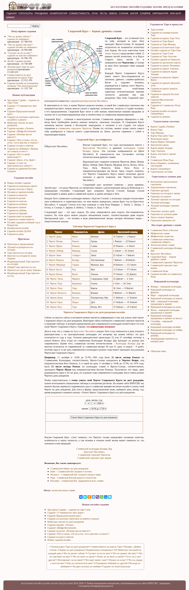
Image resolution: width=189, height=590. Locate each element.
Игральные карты (159, 138)
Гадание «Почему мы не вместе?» (19, 135)
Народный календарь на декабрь (163, 334)
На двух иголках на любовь (87, 566)
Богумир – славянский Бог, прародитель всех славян (77, 480)
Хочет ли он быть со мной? (110, 556)
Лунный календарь (160, 202)
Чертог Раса (56, 306)
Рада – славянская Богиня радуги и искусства (73, 477)
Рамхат (75, 241)
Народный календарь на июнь (166, 306)
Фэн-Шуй (175, 13)
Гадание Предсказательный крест (21, 112)
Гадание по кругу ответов (20, 145)
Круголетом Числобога (95, 147)
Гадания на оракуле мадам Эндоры (164, 73)
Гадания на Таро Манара (163, 44)
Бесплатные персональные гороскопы (164, 183)
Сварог (75, 264)
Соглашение (84, 585)
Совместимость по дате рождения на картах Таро (20, 76)
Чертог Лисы (56, 278)
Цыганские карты (160, 144)
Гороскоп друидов (160, 190)
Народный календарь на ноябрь (167, 329)
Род (74, 269)
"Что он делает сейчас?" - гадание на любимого (20, 38)
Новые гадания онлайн (59, 539)
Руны (153, 156)
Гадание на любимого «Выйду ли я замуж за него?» (22, 150)
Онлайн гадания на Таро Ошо (166, 50)
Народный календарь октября (165, 326)
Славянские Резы (159, 271)
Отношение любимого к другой (111, 563)
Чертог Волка (55, 274)
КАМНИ (10, 17)
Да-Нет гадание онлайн (19, 61)
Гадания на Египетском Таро (165, 47)
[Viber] (97, 497)
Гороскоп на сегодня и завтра (165, 193)
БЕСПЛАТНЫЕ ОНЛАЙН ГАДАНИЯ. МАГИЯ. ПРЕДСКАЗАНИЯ (147, 7)
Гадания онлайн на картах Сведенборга (164, 112)
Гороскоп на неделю (161, 196)
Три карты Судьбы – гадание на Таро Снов (23, 101)
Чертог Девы (55, 236)
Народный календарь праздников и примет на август (166, 317)
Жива (75, 236)
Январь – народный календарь (166, 286)
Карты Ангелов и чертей (163, 153)
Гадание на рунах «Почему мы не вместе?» (69, 530)
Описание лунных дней (163, 211)
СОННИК (123, 13)
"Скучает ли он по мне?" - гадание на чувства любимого (22, 54)
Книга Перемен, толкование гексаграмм (165, 164)
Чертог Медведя (57, 264)
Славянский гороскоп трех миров (94, 457)
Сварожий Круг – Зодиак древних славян (163, 258)
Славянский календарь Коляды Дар (94, 448)
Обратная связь (158, 351)
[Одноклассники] (89, 497)
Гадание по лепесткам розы (116, 566)
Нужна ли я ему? (117, 559)
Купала (75, 297)
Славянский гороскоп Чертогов (94, 454)
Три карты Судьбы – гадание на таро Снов (68, 509)
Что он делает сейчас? (74, 553)
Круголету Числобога (85, 331)
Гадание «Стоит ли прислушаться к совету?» (20, 164)
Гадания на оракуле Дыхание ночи (165, 84)
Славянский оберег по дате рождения (69, 468)
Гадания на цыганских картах (166, 62)
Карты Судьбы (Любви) (163, 126)
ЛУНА (95, 13)
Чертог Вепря (55, 241)
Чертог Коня (56, 297)
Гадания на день (15, 233)
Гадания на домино (160, 116)
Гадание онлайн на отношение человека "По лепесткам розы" (22, 84)
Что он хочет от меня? (84, 556)
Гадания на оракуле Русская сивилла (165, 95)
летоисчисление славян (63, 490)
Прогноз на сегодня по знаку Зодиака (21, 257)
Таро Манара (157, 132)
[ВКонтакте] (81, 497)
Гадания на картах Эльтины (165, 68)
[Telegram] (93, 497)
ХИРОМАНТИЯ (160, 13)
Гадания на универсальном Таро (164, 34)
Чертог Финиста (58, 292)
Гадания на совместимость (20, 219)
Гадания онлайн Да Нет (19, 231)
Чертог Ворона (56, 259)
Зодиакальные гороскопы (163, 187)
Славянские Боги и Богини (164, 230)
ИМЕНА (113, 13)
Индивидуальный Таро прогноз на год (23, 274)
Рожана (76, 245)
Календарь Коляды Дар (128, 343)
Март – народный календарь (165, 295)
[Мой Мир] (105, 497)
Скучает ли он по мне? (99, 553)
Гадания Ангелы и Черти (20, 189)
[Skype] (110, 497)
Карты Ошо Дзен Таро (162, 135)
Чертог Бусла (55, 269)
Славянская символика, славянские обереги (162, 240)
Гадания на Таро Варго (162, 41)
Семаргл (76, 255)
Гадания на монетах (17, 195)
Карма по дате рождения (72, 549)
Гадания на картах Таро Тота (165, 38)
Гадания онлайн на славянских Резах (166, 275)
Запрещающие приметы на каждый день (164, 340)
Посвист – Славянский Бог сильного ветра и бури (75, 474)
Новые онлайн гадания (19, 182)
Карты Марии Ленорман (163, 141)
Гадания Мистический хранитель (162, 101)
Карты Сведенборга (161, 168)
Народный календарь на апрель (166, 298)
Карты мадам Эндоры (162, 147)
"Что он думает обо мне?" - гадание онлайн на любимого (22, 46)
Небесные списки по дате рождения (20, 124)
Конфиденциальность (102, 585)
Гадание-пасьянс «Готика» (20, 128)
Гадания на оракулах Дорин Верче (165, 78)
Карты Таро (157, 129)
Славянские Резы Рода (162, 159)
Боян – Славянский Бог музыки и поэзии (71, 471)
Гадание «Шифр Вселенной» (21, 131)
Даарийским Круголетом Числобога (89, 100)
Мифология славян (160, 233)
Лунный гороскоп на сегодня (165, 199)
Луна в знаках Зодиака (162, 217)
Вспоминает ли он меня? (70, 559)
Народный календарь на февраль (163, 291)
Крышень (77, 283)
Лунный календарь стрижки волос (165, 207)
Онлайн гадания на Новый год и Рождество (23, 224)
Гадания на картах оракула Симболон (164, 90)
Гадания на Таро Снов (162, 53)
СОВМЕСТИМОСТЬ (79, 13)
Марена (76, 278)
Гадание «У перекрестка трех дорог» (22, 107)
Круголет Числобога (94, 451)
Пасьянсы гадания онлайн (20, 191)
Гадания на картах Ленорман (165, 65)
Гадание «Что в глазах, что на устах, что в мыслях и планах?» (23, 141)
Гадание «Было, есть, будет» (21, 159)
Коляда (75, 259)
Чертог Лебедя (56, 250)
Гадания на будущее (17, 213)
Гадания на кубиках (17, 204)
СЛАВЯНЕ (145, 13)
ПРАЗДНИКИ (41, 13)
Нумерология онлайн (18, 227)
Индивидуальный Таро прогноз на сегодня (23, 263)
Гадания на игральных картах (22, 185)
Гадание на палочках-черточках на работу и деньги (23, 118)
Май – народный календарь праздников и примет (164, 302)
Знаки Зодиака (112, 53)
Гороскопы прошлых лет (163, 220)
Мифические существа (162, 236)
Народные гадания (16, 207)
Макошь (76, 250)
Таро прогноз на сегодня (19, 252)
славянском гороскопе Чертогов (74, 128)
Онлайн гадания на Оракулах (165, 59)
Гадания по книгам (17, 201)
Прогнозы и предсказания (20, 244)
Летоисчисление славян (163, 244)
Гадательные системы (162, 171)
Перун (75, 302)
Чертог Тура (56, 283)
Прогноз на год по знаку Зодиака (24, 269)
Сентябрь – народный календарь (162, 322)
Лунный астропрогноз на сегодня (20, 248)
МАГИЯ (134, 13)
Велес (75, 274)
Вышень (76, 292)
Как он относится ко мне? (80, 563)
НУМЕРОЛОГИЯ (58, 13)
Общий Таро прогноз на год (21, 267)
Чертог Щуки (55, 245)
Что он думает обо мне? (125, 553)
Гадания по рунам (16, 198)
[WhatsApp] (101, 497)
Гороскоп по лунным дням (164, 214)
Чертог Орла (56, 302)
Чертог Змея (55, 255)
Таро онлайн (157, 29)
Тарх (74, 306)
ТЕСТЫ (103, 13)
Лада (74, 288)
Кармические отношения (99, 549)
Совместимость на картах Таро (106, 546)
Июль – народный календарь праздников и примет (165, 311)
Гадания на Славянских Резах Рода (166, 106)
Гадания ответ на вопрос (19, 216)
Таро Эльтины (158, 150)
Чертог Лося (56, 288)
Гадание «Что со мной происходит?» (18, 155)
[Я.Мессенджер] (85, 497)
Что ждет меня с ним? (96, 559)
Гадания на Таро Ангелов (164, 56)
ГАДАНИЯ (11, 13)
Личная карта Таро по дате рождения (20, 68)
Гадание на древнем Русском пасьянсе (21, 170)
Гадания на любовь (17, 210)
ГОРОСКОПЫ (25, 13)
